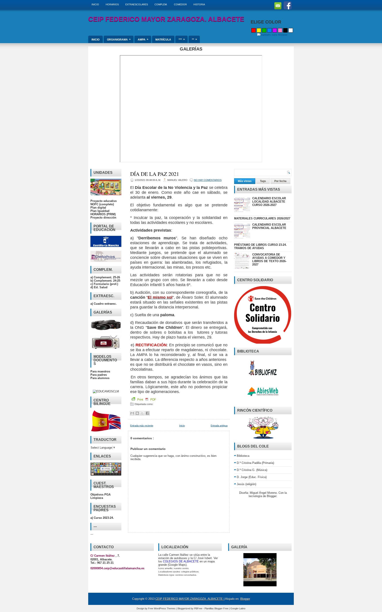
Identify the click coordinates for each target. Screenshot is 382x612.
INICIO (95, 4)
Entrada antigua (219, 425)
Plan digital (98, 207)
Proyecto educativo (103, 201)
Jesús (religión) (246, 484)
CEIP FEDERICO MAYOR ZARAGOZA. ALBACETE (166, 19)
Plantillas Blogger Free (216, 608)
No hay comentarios (208, 180)
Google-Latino (237, 608)
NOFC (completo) (102, 204)
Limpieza (96, 498)
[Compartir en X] (142, 413)
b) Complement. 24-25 (105, 280)
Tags (263, 181)
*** (182, 39)
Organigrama (119, 39)
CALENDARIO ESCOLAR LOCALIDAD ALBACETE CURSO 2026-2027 (269, 202)
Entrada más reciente (141, 425)
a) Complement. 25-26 (105, 277)
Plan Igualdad (99, 211)
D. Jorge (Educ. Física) (252, 477)
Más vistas (245, 181)
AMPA (143, 39)
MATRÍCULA (163, 39)
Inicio (182, 425)
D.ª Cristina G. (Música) (252, 470)
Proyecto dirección (103, 217)
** (194, 39)
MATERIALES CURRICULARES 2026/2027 (262, 218)
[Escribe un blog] (137, 413)
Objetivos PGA (100, 494)
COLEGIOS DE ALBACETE (181, 561)
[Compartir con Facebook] (147, 413)
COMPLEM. (161, 4)
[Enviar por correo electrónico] (132, 413)
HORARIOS (112, 4)
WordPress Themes (165, 608)
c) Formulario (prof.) (104, 284)
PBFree (198, 608)
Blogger (271, 496)
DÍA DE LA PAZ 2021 (154, 173)
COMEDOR (180, 4)
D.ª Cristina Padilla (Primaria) (255, 463)
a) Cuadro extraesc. (103, 303)
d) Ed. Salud (98, 287)
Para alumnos (99, 378)
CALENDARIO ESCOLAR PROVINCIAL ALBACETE (269, 226)
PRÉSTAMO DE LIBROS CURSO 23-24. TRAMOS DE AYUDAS (260, 246)
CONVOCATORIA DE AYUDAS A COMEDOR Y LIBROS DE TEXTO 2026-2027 (269, 259)
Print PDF (146, 399)
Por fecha (280, 181)
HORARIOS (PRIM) (103, 214)
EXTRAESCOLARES (136, 4)
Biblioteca (243, 455)
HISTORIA (199, 4)
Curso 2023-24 (103, 517)
